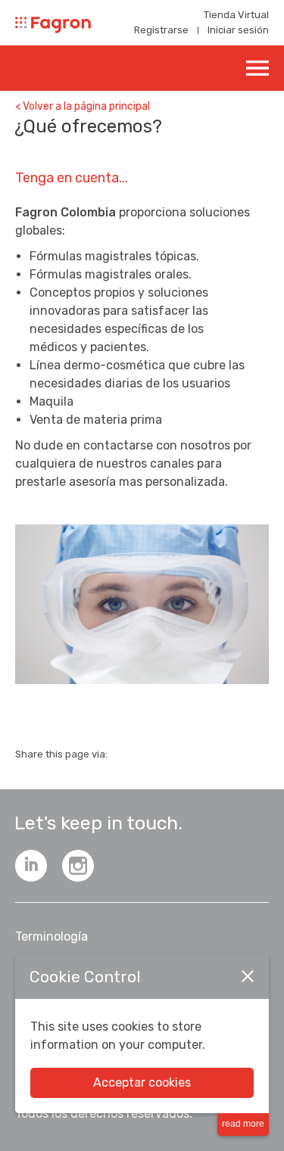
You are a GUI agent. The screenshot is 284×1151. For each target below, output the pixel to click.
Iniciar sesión (238, 30)
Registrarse (161, 30)
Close (248, 976)
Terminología (51, 936)
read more (243, 1123)
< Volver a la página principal (82, 106)
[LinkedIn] (31, 866)
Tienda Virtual (236, 14)
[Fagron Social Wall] (78, 866)
